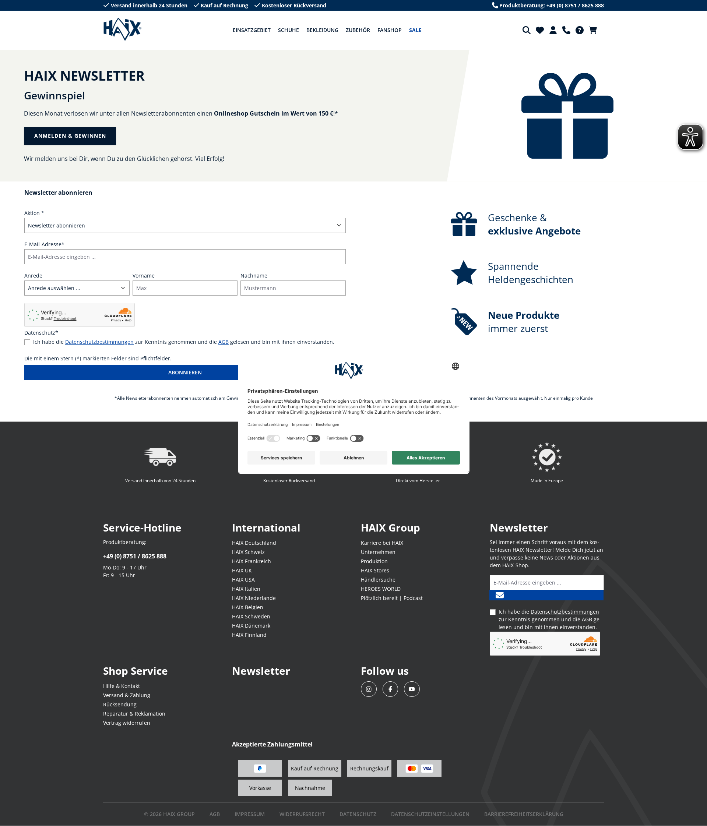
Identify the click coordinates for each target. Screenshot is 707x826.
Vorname (144, 275)
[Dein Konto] (553, 30)
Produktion (374, 561)
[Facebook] (390, 689)
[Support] (566, 30)
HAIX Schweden (251, 616)
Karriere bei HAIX (382, 542)
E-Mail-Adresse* (44, 244)
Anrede (33, 275)
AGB (223, 341)
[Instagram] (369, 689)
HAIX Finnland (249, 634)
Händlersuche (378, 579)
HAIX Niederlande (254, 597)
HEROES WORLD (381, 588)
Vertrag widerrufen (126, 722)
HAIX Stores (375, 570)
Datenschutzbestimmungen (99, 341)
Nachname (253, 275)
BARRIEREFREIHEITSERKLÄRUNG (523, 814)
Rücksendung (120, 704)
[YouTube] (412, 689)
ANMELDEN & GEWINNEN (70, 135)
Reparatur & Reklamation (134, 713)
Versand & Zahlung (126, 695)
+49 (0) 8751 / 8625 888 (134, 556)
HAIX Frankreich (251, 561)
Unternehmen (378, 551)
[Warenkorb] (595, 30)
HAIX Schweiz (248, 551)
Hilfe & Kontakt (121, 685)
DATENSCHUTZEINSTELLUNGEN (430, 814)
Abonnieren (185, 372)
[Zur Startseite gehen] (122, 29)
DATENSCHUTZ (358, 814)
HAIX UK (242, 570)
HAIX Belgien (247, 607)
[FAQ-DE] (579, 30)
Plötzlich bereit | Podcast (392, 597)
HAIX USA (243, 579)
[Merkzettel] (539, 30)
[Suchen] (526, 30)
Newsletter (261, 671)
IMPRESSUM (250, 814)
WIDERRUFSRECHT (302, 814)
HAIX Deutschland (254, 542)
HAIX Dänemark (251, 625)
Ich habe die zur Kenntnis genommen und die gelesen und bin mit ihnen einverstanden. (183, 341)
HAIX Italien (246, 588)
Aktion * (34, 212)
